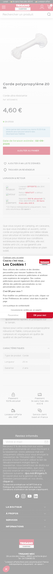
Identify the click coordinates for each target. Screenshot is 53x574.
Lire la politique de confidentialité (16, 306)
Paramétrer (13, 315)
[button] (6, 569)
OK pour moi (39, 315)
